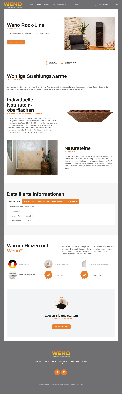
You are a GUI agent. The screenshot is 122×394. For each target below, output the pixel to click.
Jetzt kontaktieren (16, 42)
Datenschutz (66, 364)
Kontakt (84, 361)
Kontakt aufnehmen (61, 326)
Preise (72, 361)
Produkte (46, 361)
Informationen (63, 361)
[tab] (14, 201)
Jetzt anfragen (104, 4)
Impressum (55, 364)
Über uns (38, 361)
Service (54, 361)
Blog (77, 361)
